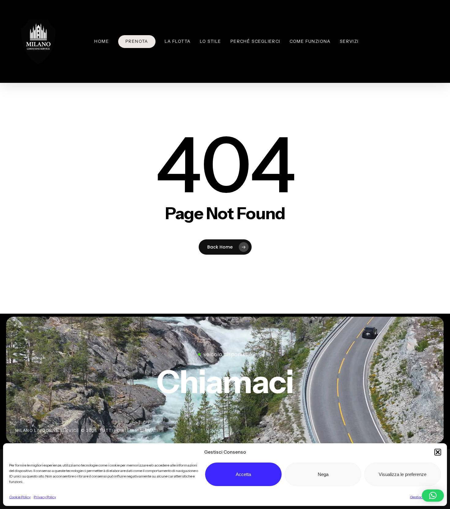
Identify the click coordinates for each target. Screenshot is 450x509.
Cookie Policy (20, 497)
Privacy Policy (45, 497)
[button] (438, 452)
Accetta (243, 474)
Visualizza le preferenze (402, 474)
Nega (323, 474)
